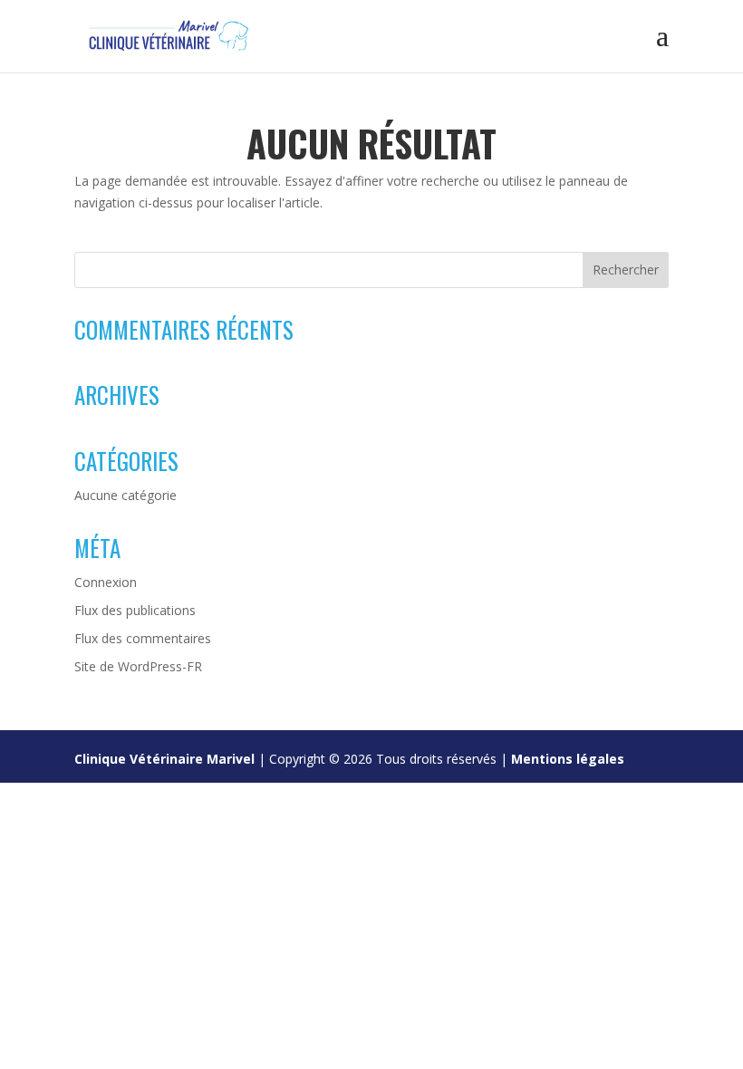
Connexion (105, 582)
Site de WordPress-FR (138, 666)
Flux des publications (135, 610)
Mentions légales (567, 758)
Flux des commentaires (142, 638)
